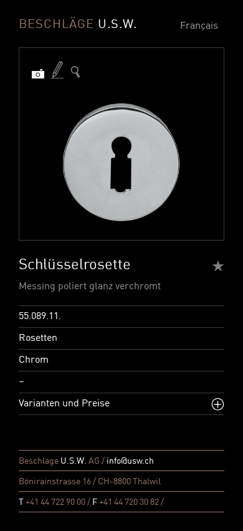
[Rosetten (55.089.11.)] (75, 72)
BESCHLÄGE (78, 25)
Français (199, 26)
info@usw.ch (130, 461)
